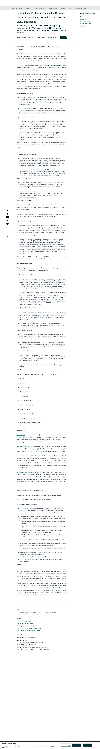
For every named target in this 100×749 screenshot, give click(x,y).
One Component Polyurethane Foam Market (30, 628)
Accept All (87, 745)
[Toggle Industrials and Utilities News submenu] (73, 8)
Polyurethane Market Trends (50, 612)
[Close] (97, 745)
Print (81, 17)
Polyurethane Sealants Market (27, 626)
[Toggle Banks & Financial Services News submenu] (48, 8)
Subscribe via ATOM (85, 23)
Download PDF (84, 19)
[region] (50, 745)
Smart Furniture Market (25, 621)
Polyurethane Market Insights (23, 614)
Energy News (29, 8)
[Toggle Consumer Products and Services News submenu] (24, 8)
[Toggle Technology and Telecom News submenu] (87, 8)
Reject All (77, 745)
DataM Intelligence (49, 37)
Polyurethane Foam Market (26, 623)
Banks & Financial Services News (40, 8)
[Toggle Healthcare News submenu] (59, 8)
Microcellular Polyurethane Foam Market (29, 630)
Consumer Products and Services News (17, 8)
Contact (19, 653)
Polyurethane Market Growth (36, 612)
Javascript (83, 26)
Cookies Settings (66, 745)
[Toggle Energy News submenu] (34, 8)
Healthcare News (53, 8)
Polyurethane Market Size (22, 612)
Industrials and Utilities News (66, 8)
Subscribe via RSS (85, 21)
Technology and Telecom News (80, 8)
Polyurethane (34, 614)
